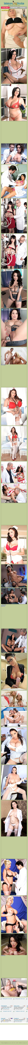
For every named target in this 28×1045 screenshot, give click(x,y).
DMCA (20, 1042)
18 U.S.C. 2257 (15, 1042)
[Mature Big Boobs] (14, 3)
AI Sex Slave (5, 7)
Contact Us (25, 1042)
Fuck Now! (22, 7)
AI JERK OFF (14, 7)
